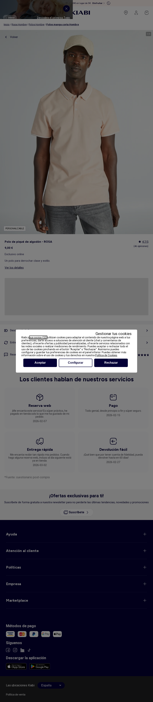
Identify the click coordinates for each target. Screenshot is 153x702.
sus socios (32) (38, 337)
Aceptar (40, 362)
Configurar (75, 362)
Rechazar (111, 362)
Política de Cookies (106, 355)
